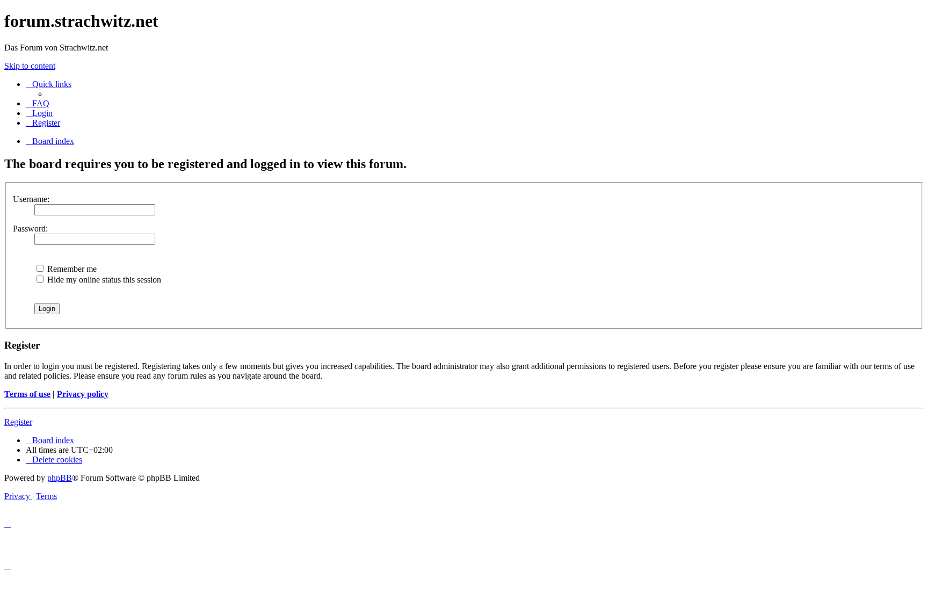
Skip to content (29, 65)
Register (18, 421)
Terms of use (27, 394)
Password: (30, 228)
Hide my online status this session (103, 279)
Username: (31, 199)
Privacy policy (82, 394)
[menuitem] (37, 103)
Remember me (71, 268)
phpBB (59, 477)
